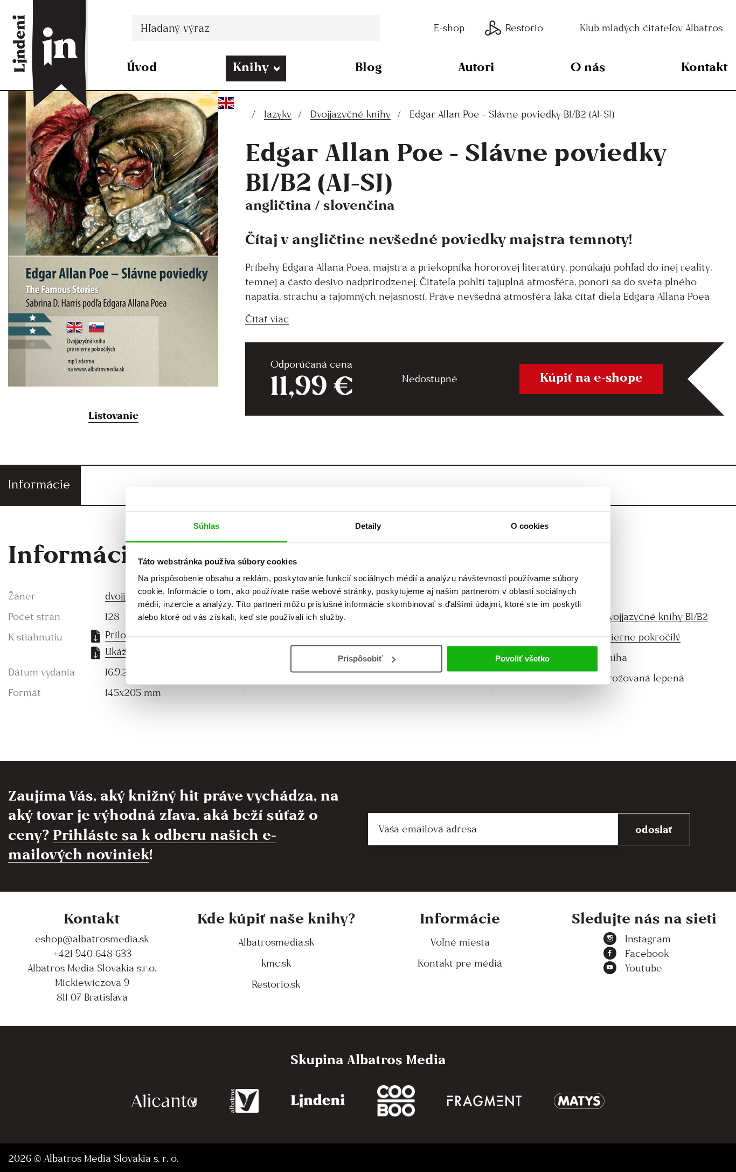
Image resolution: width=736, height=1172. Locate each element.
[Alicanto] (164, 1101)
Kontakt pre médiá (460, 963)
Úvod (142, 66)
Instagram (648, 939)
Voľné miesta (460, 942)
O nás (588, 66)
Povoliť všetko (522, 658)
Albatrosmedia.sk (276, 942)
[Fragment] (484, 1101)
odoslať (653, 829)
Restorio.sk (276, 984)
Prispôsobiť (360, 658)
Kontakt (704, 66)
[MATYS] (579, 1101)
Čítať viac (267, 319)
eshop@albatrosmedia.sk (92, 939)
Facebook (647, 953)
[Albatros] (244, 1101)
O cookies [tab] (530, 525)
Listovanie (113, 415)
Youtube (643, 968)
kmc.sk (276, 963)
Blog (368, 66)
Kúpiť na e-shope (591, 377)
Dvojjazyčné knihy (350, 114)
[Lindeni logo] (318, 1101)
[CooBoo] (396, 1101)
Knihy (251, 66)
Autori (476, 66)
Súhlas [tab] (206, 525)
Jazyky (277, 114)
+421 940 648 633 (92, 953)
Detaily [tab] (368, 525)
